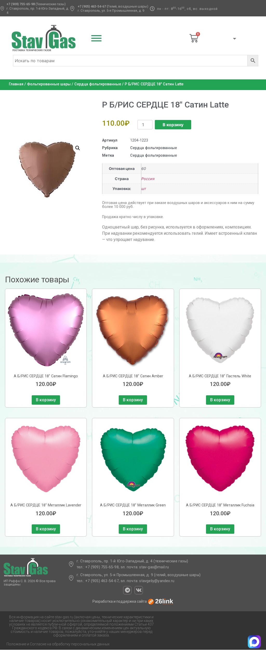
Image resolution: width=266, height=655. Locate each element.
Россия (148, 178)
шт (143, 188)
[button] (77, 148)
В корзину (173, 124)
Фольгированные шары (49, 84)
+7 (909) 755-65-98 (20, 4)
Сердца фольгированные (97, 84)
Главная (16, 84)
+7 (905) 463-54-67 (92, 6)
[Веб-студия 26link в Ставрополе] (161, 601)
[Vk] (139, 590)
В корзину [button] (46, 399)
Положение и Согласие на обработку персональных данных (58, 644)
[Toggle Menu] (96, 38)
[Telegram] (127, 590)
